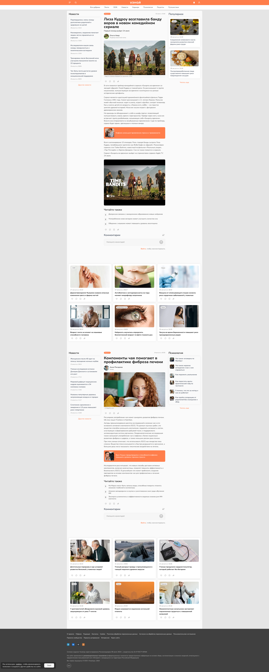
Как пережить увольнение (186, 375)
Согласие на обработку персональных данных (155, 634)
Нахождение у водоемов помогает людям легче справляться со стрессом (85, 35)
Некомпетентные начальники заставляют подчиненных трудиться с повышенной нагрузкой (176, 611)
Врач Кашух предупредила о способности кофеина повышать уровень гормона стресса (136, 456)
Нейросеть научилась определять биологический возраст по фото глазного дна (133, 333)
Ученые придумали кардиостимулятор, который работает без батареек (175, 568)
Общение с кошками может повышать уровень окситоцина (133, 223)
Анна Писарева (116, 367)
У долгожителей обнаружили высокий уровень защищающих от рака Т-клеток (90, 610)
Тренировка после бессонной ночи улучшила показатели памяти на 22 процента (85, 60)
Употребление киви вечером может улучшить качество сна (133, 219)
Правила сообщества (74, 638)
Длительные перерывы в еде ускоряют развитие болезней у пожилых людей (86, 568)
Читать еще (184, 408)
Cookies (102, 634)
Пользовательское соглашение (184, 634)
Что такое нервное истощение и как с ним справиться (184, 367)
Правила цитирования (91, 638)
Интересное (105, 638)
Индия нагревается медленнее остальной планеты (132, 610)
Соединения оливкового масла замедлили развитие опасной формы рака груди (182, 42)
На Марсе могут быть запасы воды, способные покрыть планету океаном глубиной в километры (135, 487)
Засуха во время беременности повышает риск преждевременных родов (178, 333)
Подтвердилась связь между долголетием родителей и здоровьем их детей (82, 22)
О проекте (70, 634)
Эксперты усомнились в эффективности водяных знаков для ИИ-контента (136, 498)
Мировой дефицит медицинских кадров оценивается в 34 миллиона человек (84, 384)
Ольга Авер (115, 35)
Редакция (86, 634)
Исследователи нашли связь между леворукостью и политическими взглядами (82, 48)
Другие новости (84, 85)
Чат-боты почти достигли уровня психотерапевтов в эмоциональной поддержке (84, 73)
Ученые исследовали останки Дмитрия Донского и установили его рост (84, 371)
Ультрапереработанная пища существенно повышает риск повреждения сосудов (182, 73)
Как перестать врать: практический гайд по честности (184, 383)
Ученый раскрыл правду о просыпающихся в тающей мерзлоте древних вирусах (133, 568)
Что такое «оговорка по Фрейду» (184, 359)
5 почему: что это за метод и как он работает (186, 392)
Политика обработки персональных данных (122, 634)
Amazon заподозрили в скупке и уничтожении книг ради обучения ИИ (136, 492)
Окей (49, 665)
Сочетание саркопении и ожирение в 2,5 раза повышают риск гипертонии (83, 407)
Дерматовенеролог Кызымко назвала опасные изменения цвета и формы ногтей (89, 294)
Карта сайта (115, 638)
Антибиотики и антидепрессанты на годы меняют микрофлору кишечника (132, 294)
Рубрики (79, 634)
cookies (19, 664)
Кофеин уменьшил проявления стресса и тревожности (138, 133)
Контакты (95, 634)
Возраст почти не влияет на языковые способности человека (86, 333)
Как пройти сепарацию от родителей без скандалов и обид (186, 399)
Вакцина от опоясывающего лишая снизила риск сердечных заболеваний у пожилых (177, 294)
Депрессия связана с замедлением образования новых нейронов (136, 214)
